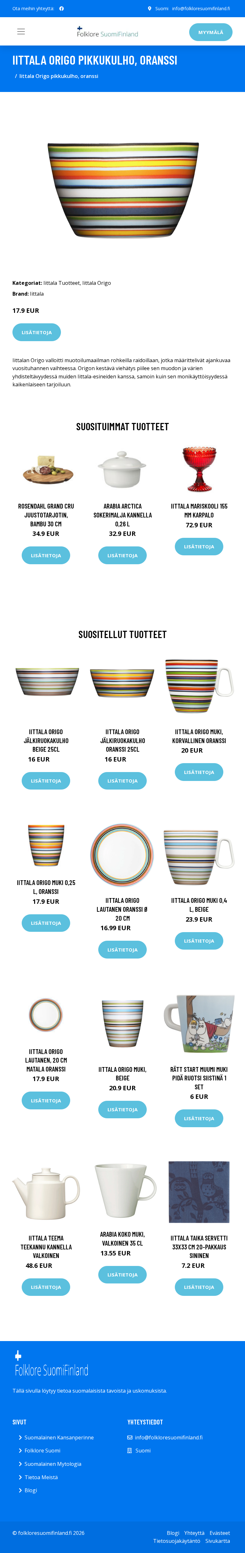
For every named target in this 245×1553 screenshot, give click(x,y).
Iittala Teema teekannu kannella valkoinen (46, 1246)
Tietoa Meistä (41, 1477)
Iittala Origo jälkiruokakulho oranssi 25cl (122, 740)
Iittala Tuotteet (61, 282)
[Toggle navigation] (21, 31)
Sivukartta (217, 1540)
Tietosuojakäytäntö (176, 1540)
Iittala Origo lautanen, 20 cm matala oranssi (46, 1060)
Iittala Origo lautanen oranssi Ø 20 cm (122, 909)
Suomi (161, 8)
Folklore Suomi (42, 1450)
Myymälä (210, 32)
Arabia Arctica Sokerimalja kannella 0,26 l (122, 514)
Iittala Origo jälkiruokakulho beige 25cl (46, 740)
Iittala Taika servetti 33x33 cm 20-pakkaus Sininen (199, 1246)
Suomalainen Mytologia (53, 1463)
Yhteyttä (194, 1532)
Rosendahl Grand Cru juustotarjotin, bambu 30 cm (46, 514)
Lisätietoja (37, 332)
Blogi (31, 1490)
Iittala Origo (96, 282)
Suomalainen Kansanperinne (59, 1437)
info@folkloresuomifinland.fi (201, 8)
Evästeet (220, 1532)
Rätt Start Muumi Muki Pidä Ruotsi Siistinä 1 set (199, 1078)
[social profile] (61, 9)
